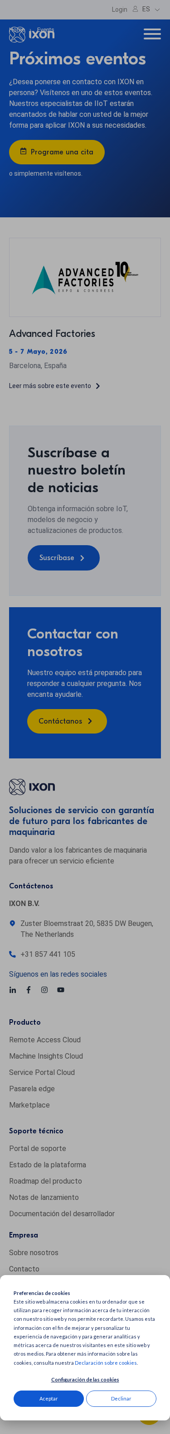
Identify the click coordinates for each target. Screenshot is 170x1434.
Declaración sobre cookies (106, 1363)
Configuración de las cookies (85, 1379)
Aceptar (48, 1398)
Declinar (121, 1398)
